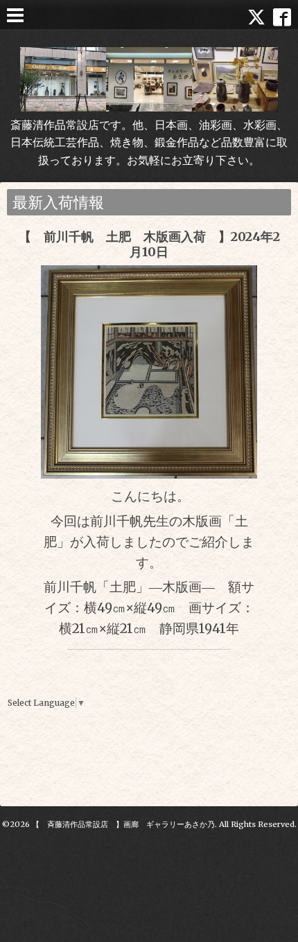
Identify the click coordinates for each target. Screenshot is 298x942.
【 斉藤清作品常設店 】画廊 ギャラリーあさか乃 (123, 824)
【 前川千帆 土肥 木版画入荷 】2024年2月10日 (149, 244)
